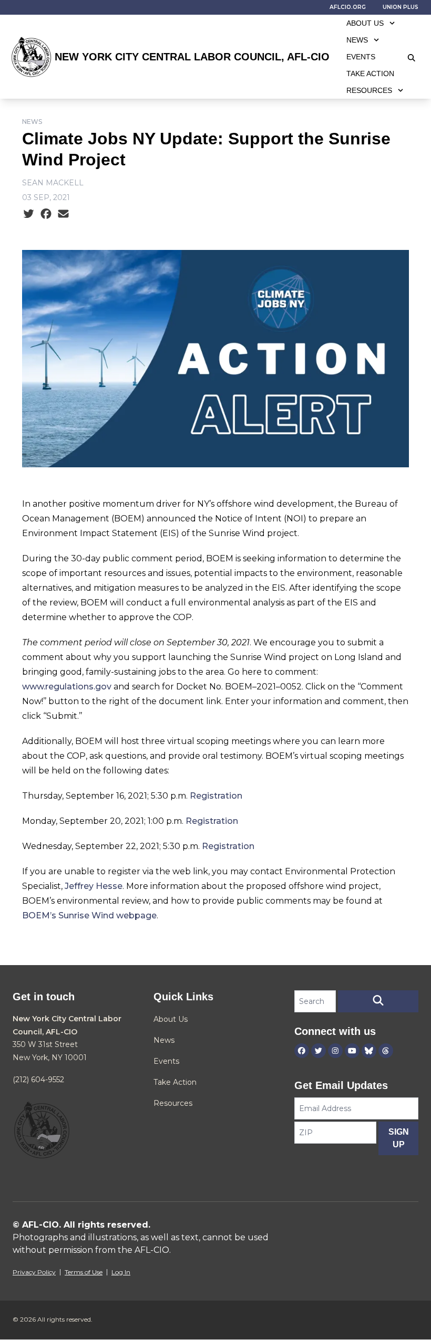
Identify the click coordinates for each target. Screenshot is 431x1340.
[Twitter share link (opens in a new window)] (28, 214)
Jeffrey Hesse (93, 886)
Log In (120, 1272)
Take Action (370, 73)
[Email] (63, 214)
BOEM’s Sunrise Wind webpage (89, 915)
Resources (369, 90)
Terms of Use (83, 1272)
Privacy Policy (34, 1272)
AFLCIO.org (348, 7)
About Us (365, 23)
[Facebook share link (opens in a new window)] (46, 214)
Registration (216, 796)
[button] (378, 1001)
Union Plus (400, 7)
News (357, 40)
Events (360, 57)
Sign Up (398, 1138)
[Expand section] (392, 23)
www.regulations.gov (66, 687)
